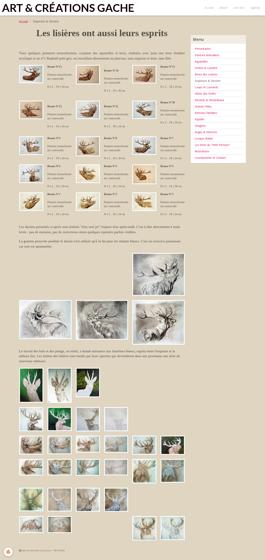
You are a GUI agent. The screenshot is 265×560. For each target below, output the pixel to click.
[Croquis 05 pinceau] (88, 173)
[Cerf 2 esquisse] (88, 499)
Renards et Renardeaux (209, 100)
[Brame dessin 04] (158, 274)
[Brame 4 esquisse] (31, 467)
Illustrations (202, 151)
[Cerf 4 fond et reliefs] (59, 418)
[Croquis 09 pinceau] (31, 145)
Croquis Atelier (204, 138)
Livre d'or (239, 8)
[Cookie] (8, 552)
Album (223, 8)
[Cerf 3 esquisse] (88, 419)
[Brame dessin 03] (45, 319)
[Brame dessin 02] (102, 319)
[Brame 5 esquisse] (88, 467)
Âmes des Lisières (206, 74)
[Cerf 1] (59, 499)
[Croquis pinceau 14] (88, 74)
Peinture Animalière (207, 55)
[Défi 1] (172, 527)
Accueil (209, 8)
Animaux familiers (206, 113)
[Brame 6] (172, 470)
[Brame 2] (116, 444)
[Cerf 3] (116, 419)
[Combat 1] (59, 524)
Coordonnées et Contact (210, 158)
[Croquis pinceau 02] (88, 201)
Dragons (200, 125)
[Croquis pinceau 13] (144, 74)
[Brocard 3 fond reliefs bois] (31, 385)
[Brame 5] (116, 466)
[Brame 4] (59, 467)
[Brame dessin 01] (158, 322)
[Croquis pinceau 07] (144, 145)
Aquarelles (201, 61)
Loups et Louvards (206, 87)
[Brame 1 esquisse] (31, 445)
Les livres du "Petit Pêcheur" (212, 145)
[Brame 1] (59, 444)
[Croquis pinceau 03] (144, 201)
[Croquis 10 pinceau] (144, 109)
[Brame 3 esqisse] (144, 445)
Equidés (199, 119)
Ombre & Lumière (206, 68)
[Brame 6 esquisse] (144, 471)
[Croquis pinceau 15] (31, 74)
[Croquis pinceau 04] (144, 174)
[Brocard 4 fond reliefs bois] (88, 382)
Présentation (203, 49)
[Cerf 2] (116, 499)
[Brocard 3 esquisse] (59, 385)
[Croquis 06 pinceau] (31, 173)
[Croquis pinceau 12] (31, 110)
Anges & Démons (206, 132)
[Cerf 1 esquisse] (31, 499)
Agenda (255, 8)
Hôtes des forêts (205, 93)
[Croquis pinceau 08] (88, 146)
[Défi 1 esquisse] (144, 528)
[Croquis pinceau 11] (88, 110)
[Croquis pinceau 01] (31, 201)
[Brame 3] (172, 445)
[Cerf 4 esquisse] (31, 419)
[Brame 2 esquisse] (88, 444)
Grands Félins (203, 106)
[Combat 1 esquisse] (31, 524)
